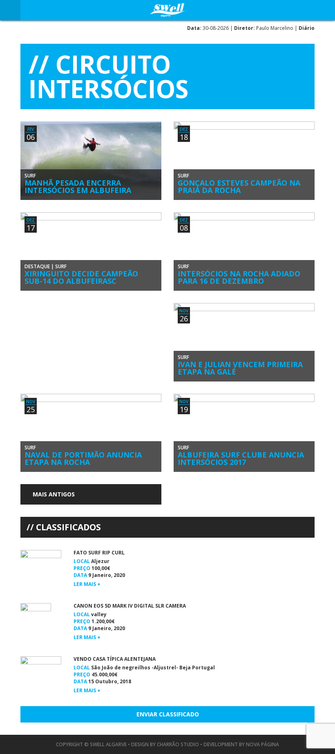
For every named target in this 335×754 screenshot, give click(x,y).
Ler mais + (87, 584)
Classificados (68, 527)
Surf (30, 175)
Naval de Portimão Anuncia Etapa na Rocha (83, 458)
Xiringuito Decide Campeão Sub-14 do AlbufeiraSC (81, 277)
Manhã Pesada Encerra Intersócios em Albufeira (78, 186)
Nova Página (262, 744)
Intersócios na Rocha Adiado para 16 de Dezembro (239, 277)
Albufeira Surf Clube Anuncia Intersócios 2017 (241, 458)
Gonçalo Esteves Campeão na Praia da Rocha (239, 186)
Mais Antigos (53, 494)
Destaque (37, 266)
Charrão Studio (178, 744)
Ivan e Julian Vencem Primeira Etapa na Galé (240, 368)
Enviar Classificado (167, 714)
